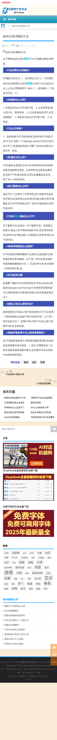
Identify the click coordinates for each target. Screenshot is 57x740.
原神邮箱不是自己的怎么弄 (17, 634)
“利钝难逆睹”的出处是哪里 (43, 417)
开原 (6, 562)
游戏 (8, 572)
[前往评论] (53, 654)
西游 (38, 583)
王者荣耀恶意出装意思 (14, 402)
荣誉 (29, 83)
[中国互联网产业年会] (28, 10)
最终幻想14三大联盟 (14, 638)
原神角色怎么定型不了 (14, 407)
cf (9, 25)
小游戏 (41, 557)
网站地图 (22, 665)
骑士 (46, 588)
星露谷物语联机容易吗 (15, 615)
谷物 (14, 588)
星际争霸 (8, 567)
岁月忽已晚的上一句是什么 (17, 620)
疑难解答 (30, 665)
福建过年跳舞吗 (12, 624)
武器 (38, 567)
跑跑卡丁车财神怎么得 (15, 605)
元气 (32, 552)
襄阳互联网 (36, 402)
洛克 (46, 567)
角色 (47, 583)
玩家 (7, 578)
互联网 (15, 552)
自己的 (37, 578)
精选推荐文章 (12, 665)
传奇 (24, 553)
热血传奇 (37, 573)
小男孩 (28, 679)
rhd (10, 46)
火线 (19, 573)
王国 (48, 573)
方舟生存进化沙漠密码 (15, 629)
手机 (13, 562)
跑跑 (31, 588)
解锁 (6, 588)
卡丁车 (14, 557)
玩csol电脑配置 (11, 610)
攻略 (30, 562)
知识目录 (6, 2)
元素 (39, 552)
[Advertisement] (28, 711)
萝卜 (21, 583)
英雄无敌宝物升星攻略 (14, 412)
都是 (38, 588)
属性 (49, 557)
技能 (22, 562)
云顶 (6, 552)
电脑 (15, 579)
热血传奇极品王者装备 (41, 412)
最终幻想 (19, 567)
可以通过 (24, 557)
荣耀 (13, 584)
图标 (26, 59)
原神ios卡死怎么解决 (14, 643)
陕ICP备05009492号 (43, 665)
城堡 (33, 558)
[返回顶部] (53, 662)
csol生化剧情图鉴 (12, 417)
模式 (29, 567)
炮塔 (27, 573)
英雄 (6, 584)
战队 (17, 216)
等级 (29, 578)
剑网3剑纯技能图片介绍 (15, 397)
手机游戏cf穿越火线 (15, 374)
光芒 (47, 552)
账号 (23, 588)
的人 (22, 578)
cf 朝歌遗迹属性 (43, 383)
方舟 (40, 562)
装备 (29, 583)
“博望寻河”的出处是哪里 (41, 397)
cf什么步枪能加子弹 (40, 407)
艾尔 (48, 577)
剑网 (6, 557)
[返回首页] (53, 647)
